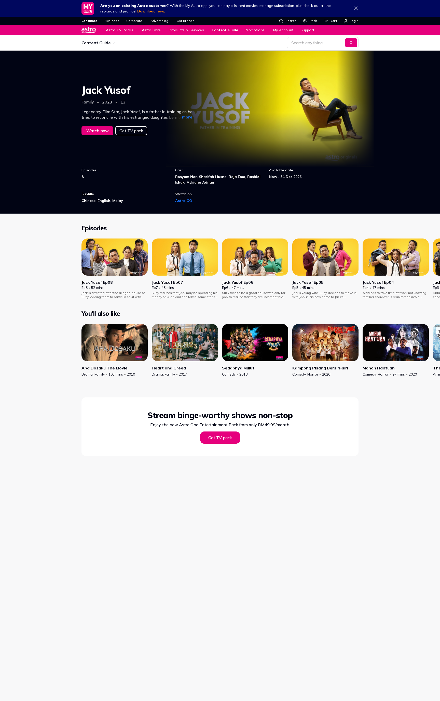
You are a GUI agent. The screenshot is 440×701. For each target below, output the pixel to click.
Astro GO (183, 200)
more (187, 117)
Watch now (97, 130)
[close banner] (356, 8)
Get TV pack (131, 130)
